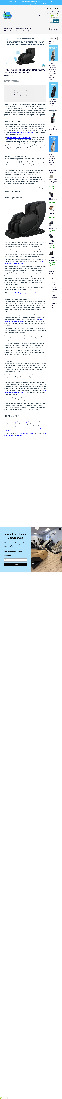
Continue (15, 564)
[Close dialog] (60, 529)
